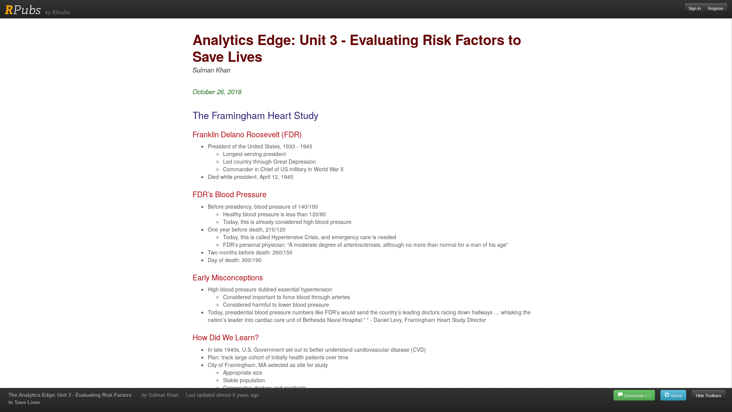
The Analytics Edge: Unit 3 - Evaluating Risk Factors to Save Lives (70, 398)
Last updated (222, 395)
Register (716, 8)
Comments (637, 395)
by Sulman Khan (160, 395)
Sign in (695, 8)
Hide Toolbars (708, 395)
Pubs (23, 10)
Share (676, 395)
